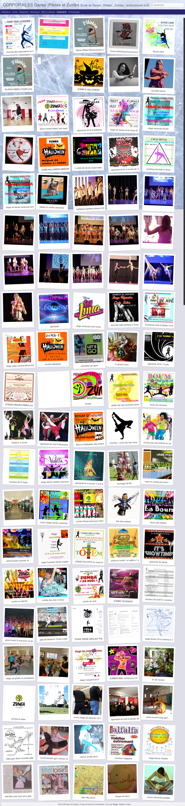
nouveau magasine (123, 758)
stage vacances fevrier (158, 128)
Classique (5, 11)
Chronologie (74, 11)
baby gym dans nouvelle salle (19, 758)
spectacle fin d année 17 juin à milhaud (93, 484)
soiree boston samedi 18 (17, 560)
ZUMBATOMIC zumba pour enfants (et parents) (131, 678)
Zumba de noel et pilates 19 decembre (163, 325)
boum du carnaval (158, 405)
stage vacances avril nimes (88, 326)
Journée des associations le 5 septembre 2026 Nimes (30, 51)
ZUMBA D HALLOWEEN (88, 89)
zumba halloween (53, 364)
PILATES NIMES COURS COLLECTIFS (23, 89)
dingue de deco (122, 796)
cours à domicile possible (158, 797)
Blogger (115, 804)
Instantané (61, 11)
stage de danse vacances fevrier (21, 207)
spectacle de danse (158, 562)
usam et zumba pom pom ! (157, 482)
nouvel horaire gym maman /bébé (55, 758)
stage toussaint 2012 (89, 680)
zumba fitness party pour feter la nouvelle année (98, 521)
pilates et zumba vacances (52, 207)
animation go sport (89, 365)
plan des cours (88, 797)
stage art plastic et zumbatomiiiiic (21, 678)
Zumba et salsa (18, 719)
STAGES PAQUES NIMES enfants (20, 405)
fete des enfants (123, 521)
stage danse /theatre (158, 758)
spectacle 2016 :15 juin (158, 364)
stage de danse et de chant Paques (126, 130)
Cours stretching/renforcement (124, 52)
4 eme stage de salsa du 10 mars (89, 718)
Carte (14, 11)
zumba (88, 403)
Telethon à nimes (19, 442)
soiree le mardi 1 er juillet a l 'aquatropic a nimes (133, 560)
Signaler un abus (125, 804)
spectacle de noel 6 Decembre (54, 444)
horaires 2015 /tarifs (18, 482)
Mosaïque (35, 11)
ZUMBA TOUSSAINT (123, 601)
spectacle (54, 326)
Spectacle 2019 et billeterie (89, 130)
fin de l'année (158, 679)
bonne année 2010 (89, 756)
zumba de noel (89, 601)
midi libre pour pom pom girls (18, 796)
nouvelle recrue (158, 90)
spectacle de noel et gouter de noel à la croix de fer (134, 718)
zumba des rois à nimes (53, 600)
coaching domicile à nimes (158, 169)
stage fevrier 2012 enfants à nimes (161, 639)
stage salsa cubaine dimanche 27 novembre (26, 365)
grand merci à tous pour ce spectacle (22, 641)
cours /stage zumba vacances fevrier (57, 523)
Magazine (24, 11)
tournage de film (124, 483)
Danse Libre (158, 51)
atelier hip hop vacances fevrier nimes (128, 405)
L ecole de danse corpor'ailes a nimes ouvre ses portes (100, 167)
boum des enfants (158, 522)
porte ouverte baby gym (157, 717)
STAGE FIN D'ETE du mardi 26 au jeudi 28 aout (97, 562)
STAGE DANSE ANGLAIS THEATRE (91, 639)
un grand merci (122, 364)
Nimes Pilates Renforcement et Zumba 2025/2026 (99, 50)
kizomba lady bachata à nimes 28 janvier (129, 324)
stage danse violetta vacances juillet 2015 (60, 482)
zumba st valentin (19, 601)
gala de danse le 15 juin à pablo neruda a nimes (62, 639)
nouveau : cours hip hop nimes (124, 442)
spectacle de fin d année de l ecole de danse (131, 169)
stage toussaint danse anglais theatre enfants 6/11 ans (66, 561)
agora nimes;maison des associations (57, 128)
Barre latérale (48, 11)
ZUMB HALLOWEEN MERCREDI (56, 169)
